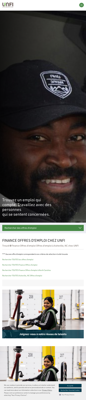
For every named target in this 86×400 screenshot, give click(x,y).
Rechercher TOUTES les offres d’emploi (17, 259)
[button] (67, 394)
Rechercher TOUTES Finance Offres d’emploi (19, 265)
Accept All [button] (70, 386)
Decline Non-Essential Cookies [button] (70, 390)
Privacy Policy (47, 390)
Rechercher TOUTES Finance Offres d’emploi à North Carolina (26, 270)
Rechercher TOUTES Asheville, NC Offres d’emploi (22, 275)
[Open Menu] (81, 5)
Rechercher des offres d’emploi (20, 227)
